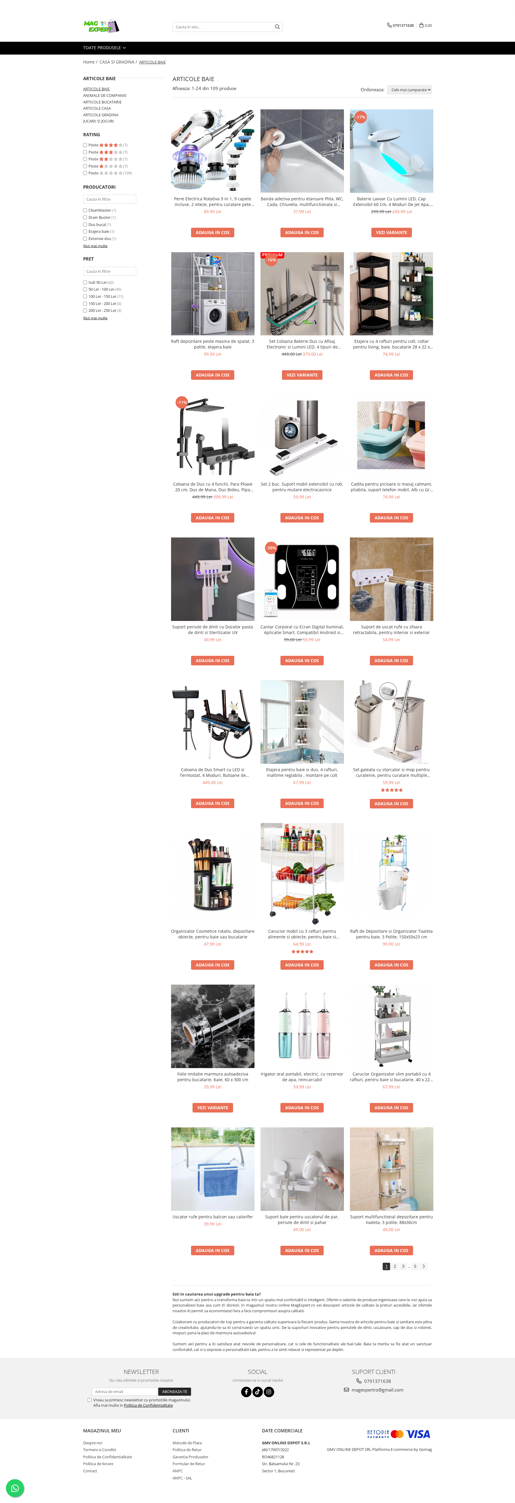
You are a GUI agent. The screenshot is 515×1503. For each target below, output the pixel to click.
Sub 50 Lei (97, 282)
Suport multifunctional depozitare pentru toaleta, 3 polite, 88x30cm (391, 1219)
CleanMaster (100, 210)
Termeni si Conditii (99, 1449)
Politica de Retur (187, 1449)
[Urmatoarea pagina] (423, 1266)
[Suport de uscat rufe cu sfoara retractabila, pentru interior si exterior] (391, 579)
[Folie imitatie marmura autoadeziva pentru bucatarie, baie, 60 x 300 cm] (213, 1026)
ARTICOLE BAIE (96, 89)
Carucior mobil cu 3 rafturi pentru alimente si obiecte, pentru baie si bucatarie (302, 934)
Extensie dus (100, 238)
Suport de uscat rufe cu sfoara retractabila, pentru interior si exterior (391, 629)
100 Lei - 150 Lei (102, 296)
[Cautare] (277, 27)
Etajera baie (99, 231)
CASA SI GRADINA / (119, 62)
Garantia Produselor (190, 1456)
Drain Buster (100, 217)
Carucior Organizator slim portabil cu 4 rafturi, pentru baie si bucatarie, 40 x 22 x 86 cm (391, 1076)
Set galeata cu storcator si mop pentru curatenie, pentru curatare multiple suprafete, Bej (391, 772)
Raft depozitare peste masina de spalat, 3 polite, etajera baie (212, 344)
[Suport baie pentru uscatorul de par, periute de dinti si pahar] (302, 1169)
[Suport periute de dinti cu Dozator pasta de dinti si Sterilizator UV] (213, 579)
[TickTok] (257, 1392)
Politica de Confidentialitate (148, 1405)
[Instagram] (269, 1392)
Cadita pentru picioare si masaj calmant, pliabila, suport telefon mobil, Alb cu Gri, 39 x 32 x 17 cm (391, 486)
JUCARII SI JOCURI (98, 121)
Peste (94, 145)
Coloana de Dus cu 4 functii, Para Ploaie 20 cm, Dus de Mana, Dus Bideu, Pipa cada (212, 486)
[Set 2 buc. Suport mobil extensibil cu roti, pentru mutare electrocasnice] (302, 436)
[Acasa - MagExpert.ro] (113, 26)
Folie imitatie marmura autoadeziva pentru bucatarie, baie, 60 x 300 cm (212, 1076)
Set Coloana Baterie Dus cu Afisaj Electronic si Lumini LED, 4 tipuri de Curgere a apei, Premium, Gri (302, 344)
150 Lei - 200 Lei (102, 303)
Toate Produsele (102, 47)
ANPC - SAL (182, 1478)
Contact (90, 1470)
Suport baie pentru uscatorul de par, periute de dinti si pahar (302, 1219)
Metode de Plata (187, 1442)
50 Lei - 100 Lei (101, 289)
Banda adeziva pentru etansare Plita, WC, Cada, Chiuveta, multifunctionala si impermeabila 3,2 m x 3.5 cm (302, 201)
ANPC (178, 1470)
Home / (91, 62)
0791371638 (377, 1381)
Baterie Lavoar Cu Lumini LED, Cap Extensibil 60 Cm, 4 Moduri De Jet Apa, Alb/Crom (391, 201)
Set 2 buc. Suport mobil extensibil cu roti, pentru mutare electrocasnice (302, 486)
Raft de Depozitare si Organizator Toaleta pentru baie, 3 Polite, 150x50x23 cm (391, 934)
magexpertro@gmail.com (377, 1390)
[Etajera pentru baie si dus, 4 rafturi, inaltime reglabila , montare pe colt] (302, 722)
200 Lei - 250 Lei (102, 310)
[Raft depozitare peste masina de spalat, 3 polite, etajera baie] (213, 294)
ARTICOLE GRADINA (100, 114)
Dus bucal (97, 224)
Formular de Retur (189, 1463)
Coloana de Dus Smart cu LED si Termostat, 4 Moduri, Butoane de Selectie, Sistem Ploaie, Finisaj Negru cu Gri (212, 772)
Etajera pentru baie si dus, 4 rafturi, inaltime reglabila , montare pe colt (302, 772)
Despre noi (92, 1442)
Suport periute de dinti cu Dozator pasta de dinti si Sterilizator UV (212, 629)
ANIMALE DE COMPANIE (104, 95)
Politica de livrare (98, 1463)
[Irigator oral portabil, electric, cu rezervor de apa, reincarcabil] (302, 1026)
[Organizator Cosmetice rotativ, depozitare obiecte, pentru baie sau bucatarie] (213, 874)
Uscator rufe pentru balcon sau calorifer (213, 1217)
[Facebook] (246, 1392)
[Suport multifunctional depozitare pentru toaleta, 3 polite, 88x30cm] (391, 1169)
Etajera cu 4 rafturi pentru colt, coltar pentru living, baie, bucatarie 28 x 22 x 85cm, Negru (391, 344)
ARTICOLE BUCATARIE (102, 102)
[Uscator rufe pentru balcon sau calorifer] (213, 1169)
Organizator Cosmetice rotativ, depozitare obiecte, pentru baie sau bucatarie (213, 934)
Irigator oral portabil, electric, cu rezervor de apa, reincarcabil (302, 1076)
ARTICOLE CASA (97, 108)
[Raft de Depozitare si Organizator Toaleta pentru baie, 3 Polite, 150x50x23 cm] (391, 874)
